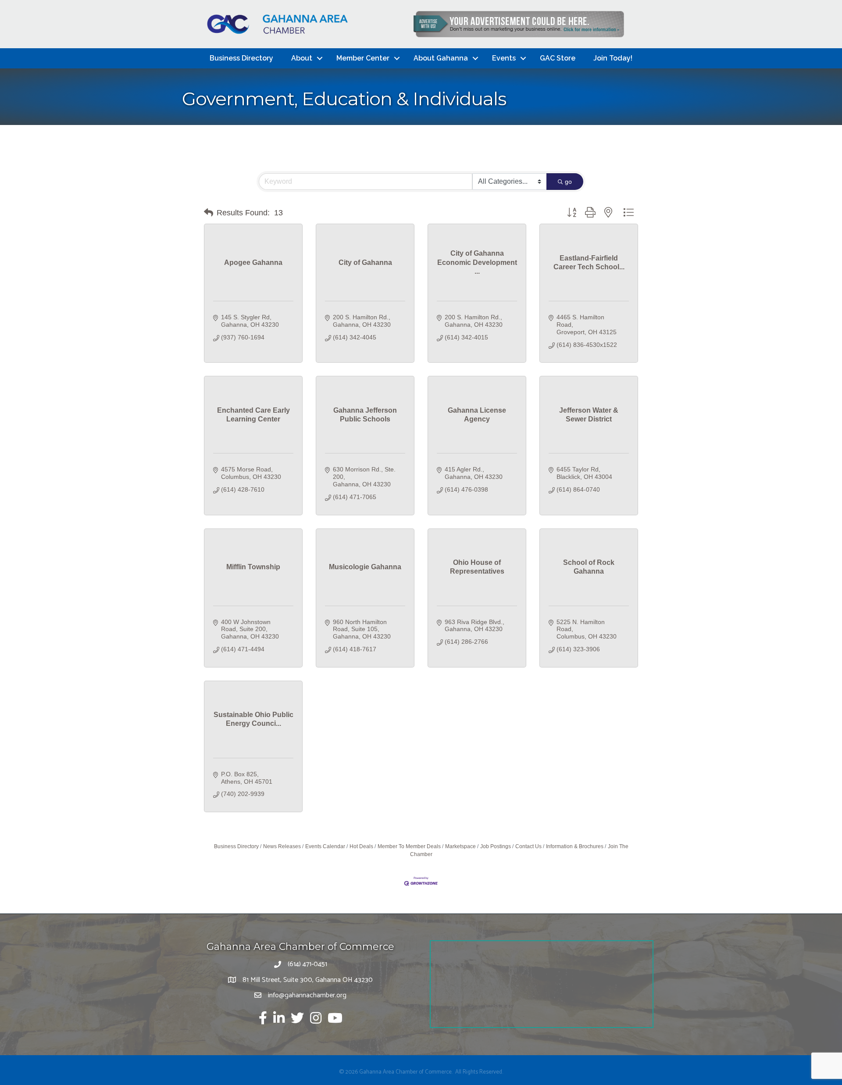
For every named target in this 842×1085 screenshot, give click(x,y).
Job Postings (495, 846)
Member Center (362, 58)
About (301, 58)
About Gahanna (441, 58)
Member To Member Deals (409, 846)
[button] (208, 213)
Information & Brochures (574, 846)
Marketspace (460, 846)
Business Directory (241, 58)
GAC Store (557, 58)
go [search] (568, 181)
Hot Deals (361, 846)
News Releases (282, 846)
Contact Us (528, 846)
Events (504, 58)
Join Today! (612, 58)
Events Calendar (325, 846)
